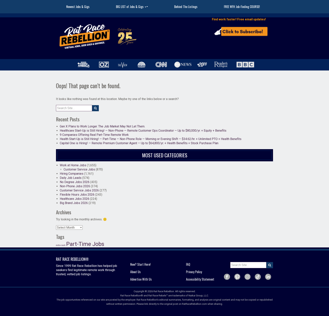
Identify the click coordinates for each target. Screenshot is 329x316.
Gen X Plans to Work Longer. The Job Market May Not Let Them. (102, 126)
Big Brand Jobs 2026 (74, 203)
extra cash (60, 245)
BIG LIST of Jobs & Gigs (132, 7)
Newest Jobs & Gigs (77, 6)
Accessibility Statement (200, 279)
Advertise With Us (141, 279)
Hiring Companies (71, 173)
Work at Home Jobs (73, 165)
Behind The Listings (185, 6)
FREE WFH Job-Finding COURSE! (242, 6)
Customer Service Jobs (79, 169)
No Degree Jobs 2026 (74, 182)
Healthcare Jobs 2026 (74, 199)
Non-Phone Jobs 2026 (75, 186)
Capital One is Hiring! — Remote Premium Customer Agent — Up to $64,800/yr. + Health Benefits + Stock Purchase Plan (139, 143)
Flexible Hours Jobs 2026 (77, 194)
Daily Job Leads (70, 178)
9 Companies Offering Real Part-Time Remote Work (94, 135)
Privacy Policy (194, 272)
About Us (135, 272)
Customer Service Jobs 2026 (79, 190)
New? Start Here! (140, 264)
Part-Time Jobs (85, 244)
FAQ (188, 264)
